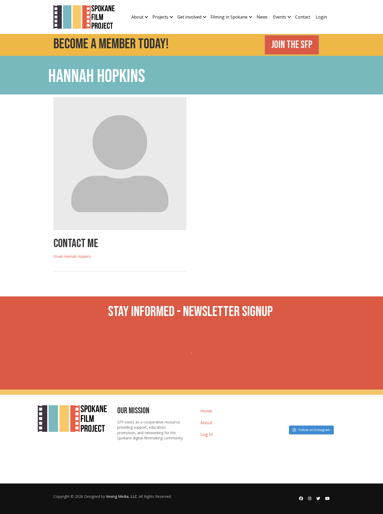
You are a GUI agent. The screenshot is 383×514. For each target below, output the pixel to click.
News (262, 17)
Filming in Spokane (229, 17)
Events (279, 17)
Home (206, 411)
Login (321, 17)
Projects (160, 17)
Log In (206, 434)
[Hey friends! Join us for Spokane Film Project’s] (334, 414)
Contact (302, 17)
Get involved (189, 17)
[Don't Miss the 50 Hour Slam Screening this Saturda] (310, 414)
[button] (146, 17)
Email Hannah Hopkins (72, 256)
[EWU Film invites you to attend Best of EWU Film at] (287, 414)
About (137, 17)
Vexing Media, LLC (121, 496)
